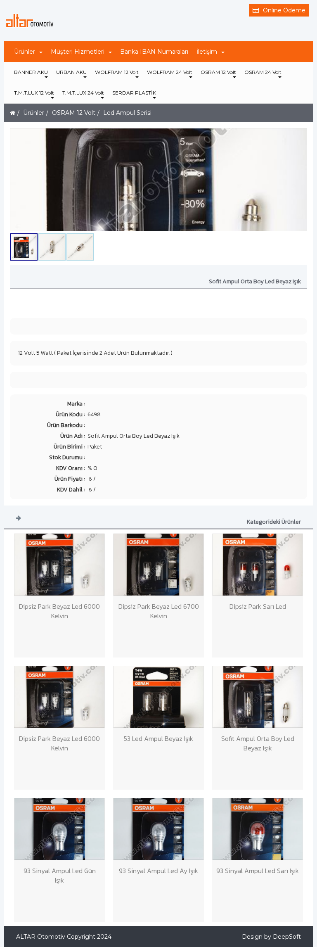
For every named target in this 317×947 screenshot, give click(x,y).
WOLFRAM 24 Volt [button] (169, 72)
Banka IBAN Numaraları (154, 51)
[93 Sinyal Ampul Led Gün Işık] (59, 829)
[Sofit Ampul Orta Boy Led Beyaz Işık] (257, 697)
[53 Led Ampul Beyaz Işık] (158, 697)
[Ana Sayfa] (12, 112)
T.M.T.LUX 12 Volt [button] (34, 93)
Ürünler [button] (24, 51)
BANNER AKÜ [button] (31, 72)
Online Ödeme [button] (284, 10)
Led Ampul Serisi (127, 112)
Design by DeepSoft (271, 936)
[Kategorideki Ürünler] (18, 517)
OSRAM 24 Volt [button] (263, 72)
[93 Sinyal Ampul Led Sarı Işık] (257, 829)
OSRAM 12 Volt (73, 112)
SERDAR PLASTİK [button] (134, 93)
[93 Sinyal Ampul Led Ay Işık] (158, 829)
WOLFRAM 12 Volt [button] (117, 72)
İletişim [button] (206, 51)
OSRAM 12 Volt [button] (218, 72)
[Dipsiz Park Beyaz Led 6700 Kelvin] (158, 565)
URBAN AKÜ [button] (71, 72)
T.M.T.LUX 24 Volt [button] (83, 93)
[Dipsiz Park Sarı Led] (257, 565)
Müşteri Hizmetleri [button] (77, 51)
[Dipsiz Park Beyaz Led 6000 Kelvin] (59, 565)
